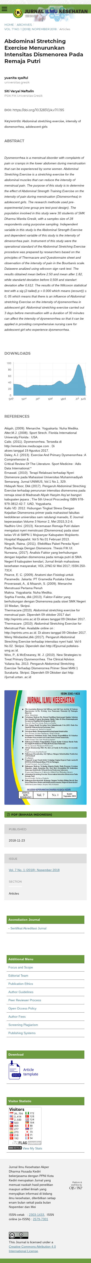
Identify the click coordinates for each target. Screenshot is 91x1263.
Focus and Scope (20, 967)
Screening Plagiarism (23, 1025)
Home (9, 24)
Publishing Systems (22, 1033)
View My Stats (32, 1148)
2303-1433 (36, 1214)
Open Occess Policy (22, 1008)
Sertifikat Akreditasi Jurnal (28, 928)
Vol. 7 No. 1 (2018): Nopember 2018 (30, 29)
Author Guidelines (20, 992)
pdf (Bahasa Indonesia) (31, 814)
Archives (24, 24)
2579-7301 (40, 1219)
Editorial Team (18, 975)
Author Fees (17, 1016)
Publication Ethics (20, 984)
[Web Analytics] (15, 1148)
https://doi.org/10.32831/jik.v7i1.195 (38, 110)
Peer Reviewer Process (24, 1000)
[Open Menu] (4, 8)
